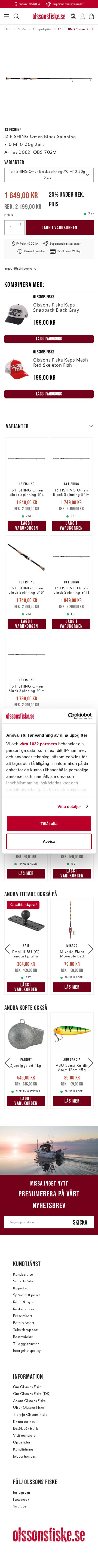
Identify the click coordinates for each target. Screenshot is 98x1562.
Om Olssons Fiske (27, 1387)
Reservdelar (23, 1336)
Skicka (80, 1222)
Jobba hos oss (24, 1456)
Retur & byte (23, 1302)
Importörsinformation (21, 268)
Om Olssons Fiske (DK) (32, 1393)
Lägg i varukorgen (60, 227)
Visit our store (24, 1435)
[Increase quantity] (20, 224)
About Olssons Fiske (29, 1400)
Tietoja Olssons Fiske (30, 1414)
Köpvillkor (21, 1288)
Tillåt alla (49, 823)
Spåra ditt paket (26, 1295)
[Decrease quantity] (20, 231)
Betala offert (23, 1323)
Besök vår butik (25, 1428)
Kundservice (23, 1274)
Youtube (20, 1506)
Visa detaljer (69, 806)
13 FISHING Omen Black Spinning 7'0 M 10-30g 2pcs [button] (47, 174)
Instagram (21, 1492)
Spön (22, 29)
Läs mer (26, 873)
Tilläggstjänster (26, 1343)
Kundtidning (23, 1449)
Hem (7, 29)
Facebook (21, 1499)
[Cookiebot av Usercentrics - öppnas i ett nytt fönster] (69, 716)
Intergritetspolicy (27, 1350)
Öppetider (21, 1442)
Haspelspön (42, 29)
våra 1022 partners (38, 743)
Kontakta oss (24, 1421)
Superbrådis (23, 1281)
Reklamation (23, 1309)
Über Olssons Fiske (28, 1407)
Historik (8, 215)
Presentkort (22, 1316)
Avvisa (49, 841)
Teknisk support (26, 1329)
